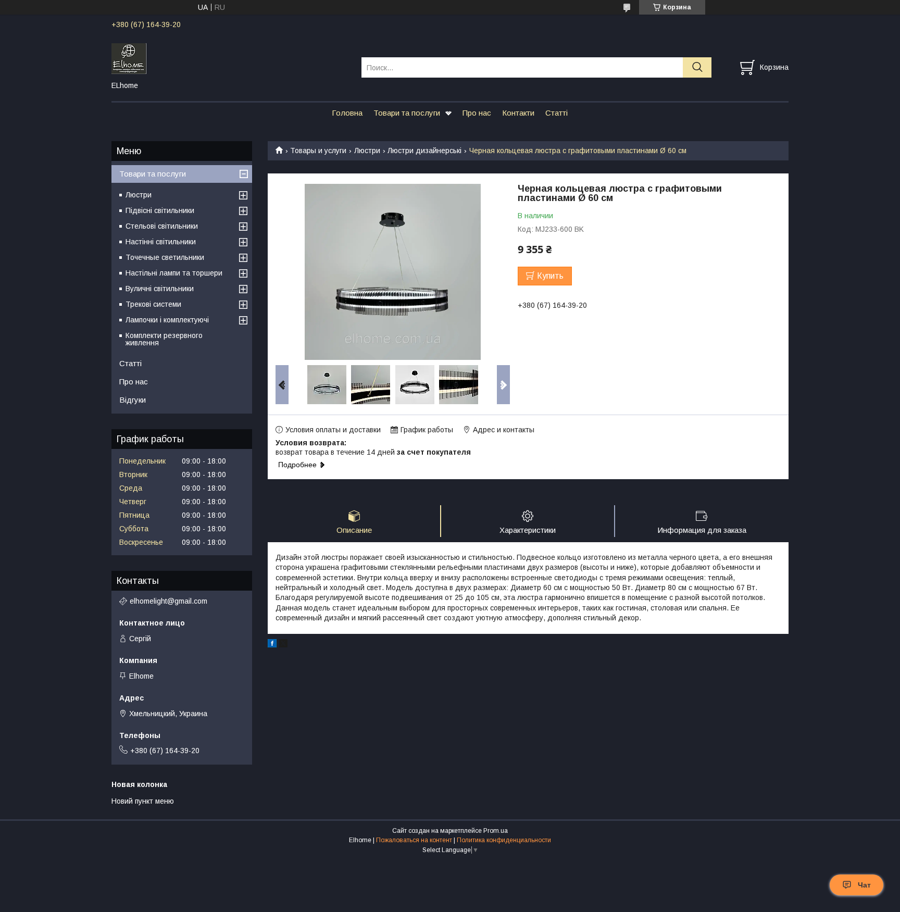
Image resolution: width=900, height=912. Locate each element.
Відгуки (132, 399)
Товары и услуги (318, 150)
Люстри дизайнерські (424, 150)
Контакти (518, 112)
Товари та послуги (406, 112)
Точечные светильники (165, 257)
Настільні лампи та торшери (174, 273)
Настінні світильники (161, 242)
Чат (864, 885)
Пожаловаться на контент (414, 840)
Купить (550, 275)
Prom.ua (495, 830)
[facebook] (272, 645)
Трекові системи (153, 304)
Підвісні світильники (160, 210)
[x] (283, 645)
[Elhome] (229, 57)
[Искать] (697, 67)
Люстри (367, 150)
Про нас (477, 112)
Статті (556, 112)
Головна (347, 112)
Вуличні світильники (160, 288)
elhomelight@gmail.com (168, 601)
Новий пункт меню (142, 801)
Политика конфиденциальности (504, 840)
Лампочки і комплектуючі (167, 320)
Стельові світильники (162, 226)
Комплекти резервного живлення (164, 339)
